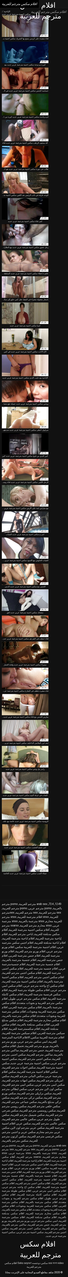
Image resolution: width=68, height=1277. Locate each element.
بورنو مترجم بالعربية (19, 1220)
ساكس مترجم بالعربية (14, 1224)
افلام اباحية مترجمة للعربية (18, 938)
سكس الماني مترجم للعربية (27, 1076)
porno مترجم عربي (40, 908)
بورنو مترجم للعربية (37, 1046)
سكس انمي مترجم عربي (50, 1084)
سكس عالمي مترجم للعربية (19, 1119)
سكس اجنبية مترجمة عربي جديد (30, 1063)
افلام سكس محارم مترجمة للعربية (45, 1020)
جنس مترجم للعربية (32, 1050)
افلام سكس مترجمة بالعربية (41, 1202)
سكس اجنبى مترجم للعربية (25, 1228)
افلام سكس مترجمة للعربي (25, 1007)
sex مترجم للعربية (50, 912)
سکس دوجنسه (40, 1263)
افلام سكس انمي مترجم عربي (49, 1190)
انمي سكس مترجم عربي (32, 1041)
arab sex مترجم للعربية (33, 904)
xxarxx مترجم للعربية (29, 1156)
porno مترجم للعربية (14, 908)
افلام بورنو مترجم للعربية (30, 951)
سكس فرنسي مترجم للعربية (45, 1136)
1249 (58, 904)
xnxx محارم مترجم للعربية (36, 925)
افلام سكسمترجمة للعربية (24, 1028)
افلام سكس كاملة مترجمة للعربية (37, 1194)
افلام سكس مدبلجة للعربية (42, 1217)
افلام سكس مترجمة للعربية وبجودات (37, 1205)
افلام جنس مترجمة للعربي (24, 955)
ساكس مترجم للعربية (40, 1054)
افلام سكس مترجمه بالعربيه (19, 1016)
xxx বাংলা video (56, 1263)
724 (51, 904)
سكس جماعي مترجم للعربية (19, 1102)
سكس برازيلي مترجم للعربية (34, 1093)
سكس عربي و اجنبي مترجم (19, 1132)
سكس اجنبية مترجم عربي (30, 1232)
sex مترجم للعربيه (27, 912)
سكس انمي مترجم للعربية (18, 1084)
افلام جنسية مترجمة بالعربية (19, 960)
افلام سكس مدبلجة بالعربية (33, 1024)
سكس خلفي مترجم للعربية (44, 1106)
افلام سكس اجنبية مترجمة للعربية (22, 981)
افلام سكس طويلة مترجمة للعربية (29, 990)
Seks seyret (25, 1263)
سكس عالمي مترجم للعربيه (49, 1123)
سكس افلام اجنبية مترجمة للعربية (37, 1071)
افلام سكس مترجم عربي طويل (27, 998)
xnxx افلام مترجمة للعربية (33, 917)
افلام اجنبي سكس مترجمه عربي (32, 1164)
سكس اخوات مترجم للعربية (19, 1067)
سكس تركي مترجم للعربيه (27, 1097)
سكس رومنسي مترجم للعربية (38, 1110)
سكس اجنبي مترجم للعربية (34, 1059)
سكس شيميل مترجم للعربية (28, 1115)
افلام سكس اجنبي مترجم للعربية (22, 973)
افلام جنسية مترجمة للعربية (43, 964)
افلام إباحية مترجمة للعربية (29, 1160)
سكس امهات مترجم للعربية (19, 1080)
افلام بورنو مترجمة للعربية (36, 1171)
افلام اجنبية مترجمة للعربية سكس (35, 947)
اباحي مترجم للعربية (21, 934)
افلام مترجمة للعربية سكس (47, 1037)
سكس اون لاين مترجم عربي (45, 1089)
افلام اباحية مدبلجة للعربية (50, 942)
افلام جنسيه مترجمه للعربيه (41, 968)
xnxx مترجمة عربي (20, 1153)
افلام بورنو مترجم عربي (28, 1168)
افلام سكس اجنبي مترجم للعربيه (44, 977)
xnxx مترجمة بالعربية (31, 921)
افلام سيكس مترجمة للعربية (19, 1033)
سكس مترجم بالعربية (15, 1140)
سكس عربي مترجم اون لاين (28, 1127)
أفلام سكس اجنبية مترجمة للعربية (29, 929)
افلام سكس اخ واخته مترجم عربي (43, 985)
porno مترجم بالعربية (28, 1145)
